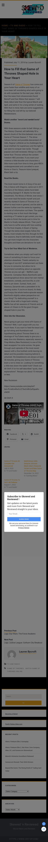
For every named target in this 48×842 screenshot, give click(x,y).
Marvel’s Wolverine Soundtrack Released (19, 756)
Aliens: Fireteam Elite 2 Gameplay (16, 741)
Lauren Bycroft (34, 62)
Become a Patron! (11, 714)
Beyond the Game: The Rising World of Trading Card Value (23, 769)
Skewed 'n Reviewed (24, 824)
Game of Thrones (22, 84)
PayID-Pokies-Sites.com (13, 724)
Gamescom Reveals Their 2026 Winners (19, 762)
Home (5, 25)
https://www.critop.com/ (24, 839)
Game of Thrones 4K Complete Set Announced (12, 463)
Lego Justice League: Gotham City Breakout (23, 643)
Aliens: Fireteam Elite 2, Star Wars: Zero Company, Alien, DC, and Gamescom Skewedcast (22, 749)
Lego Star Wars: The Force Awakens (19, 634)
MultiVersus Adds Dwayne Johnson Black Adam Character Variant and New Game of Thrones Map (33, 466)
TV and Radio (17, 25)
